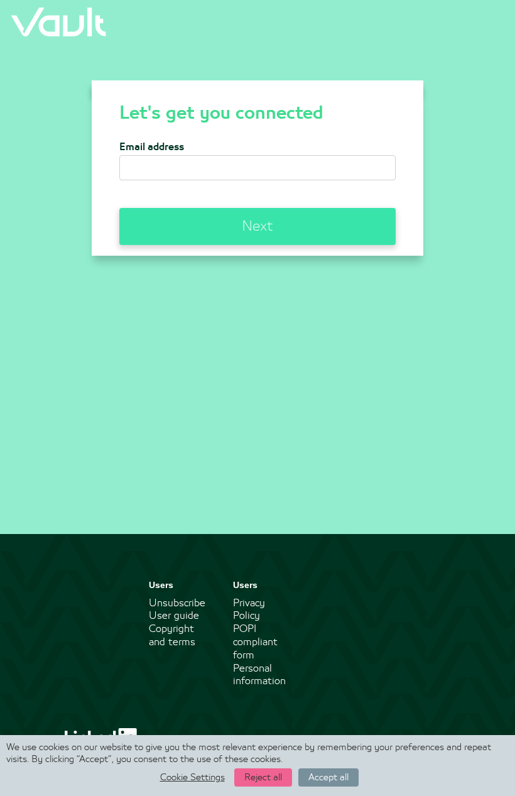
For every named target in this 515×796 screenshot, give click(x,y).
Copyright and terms (172, 635)
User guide (174, 615)
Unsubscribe (177, 603)
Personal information (259, 675)
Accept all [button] (328, 777)
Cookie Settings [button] (192, 777)
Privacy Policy (249, 610)
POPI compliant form (255, 642)
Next (257, 226)
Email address (151, 147)
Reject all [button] (263, 777)
